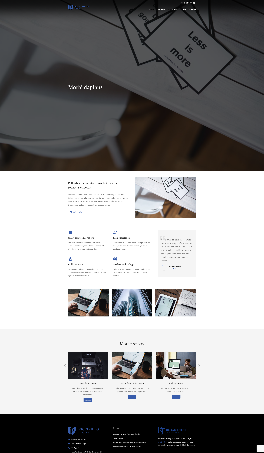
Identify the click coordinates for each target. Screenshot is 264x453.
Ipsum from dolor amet (132, 383)
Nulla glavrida (176, 383)
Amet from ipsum (88, 383)
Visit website (77, 212)
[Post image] (88, 365)
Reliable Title (162, 442)
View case (88, 400)
